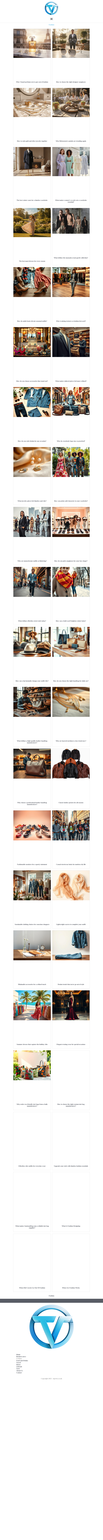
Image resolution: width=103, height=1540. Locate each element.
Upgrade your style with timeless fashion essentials (71, 1166)
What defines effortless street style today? (32, 621)
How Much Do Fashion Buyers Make (71, 1348)
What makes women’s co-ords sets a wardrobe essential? (71, 201)
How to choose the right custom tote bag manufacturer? (70, 1105)
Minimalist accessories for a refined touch (32, 984)
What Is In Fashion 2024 (71, 1527)
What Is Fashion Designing (71, 1226)
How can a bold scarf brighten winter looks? (71, 621)
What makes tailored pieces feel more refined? (71, 381)
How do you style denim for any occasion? (32, 441)
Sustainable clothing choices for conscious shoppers (32, 924)
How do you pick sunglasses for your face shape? (71, 561)
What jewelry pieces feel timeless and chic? (32, 501)
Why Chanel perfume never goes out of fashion (32, 82)
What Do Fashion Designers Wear (32, 1348)
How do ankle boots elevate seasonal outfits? (32, 321)
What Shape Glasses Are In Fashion (32, 1408)
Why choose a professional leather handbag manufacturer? (32, 803)
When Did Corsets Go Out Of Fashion (32, 1288)
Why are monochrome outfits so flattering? (32, 561)
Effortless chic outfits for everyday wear (32, 1166)
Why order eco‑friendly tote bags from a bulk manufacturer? (32, 1105)
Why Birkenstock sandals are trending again (71, 141)
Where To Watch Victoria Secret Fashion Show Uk (71, 1468)
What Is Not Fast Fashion (71, 1408)
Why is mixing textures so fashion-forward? (71, 321)
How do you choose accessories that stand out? (32, 381)
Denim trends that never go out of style (71, 984)
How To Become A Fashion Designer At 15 (32, 1468)
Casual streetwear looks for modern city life (71, 864)
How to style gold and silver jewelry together (32, 141)
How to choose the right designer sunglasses (71, 82)
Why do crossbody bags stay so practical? (71, 441)
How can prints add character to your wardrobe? (71, 501)
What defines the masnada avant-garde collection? (71, 258)
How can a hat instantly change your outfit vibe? (32, 681)
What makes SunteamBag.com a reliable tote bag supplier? (32, 1227)
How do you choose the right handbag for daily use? (71, 681)
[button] (51, 19)
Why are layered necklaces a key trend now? (71, 741)
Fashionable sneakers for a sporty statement (32, 864)
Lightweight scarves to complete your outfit (71, 924)
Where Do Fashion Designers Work (32, 1527)
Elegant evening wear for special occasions (71, 1044)
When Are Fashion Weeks (71, 1288)
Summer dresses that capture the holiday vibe (32, 1044)
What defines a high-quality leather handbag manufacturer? (32, 742)
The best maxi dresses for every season (32, 261)
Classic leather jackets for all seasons (71, 802)
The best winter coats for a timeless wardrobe (32, 200)
